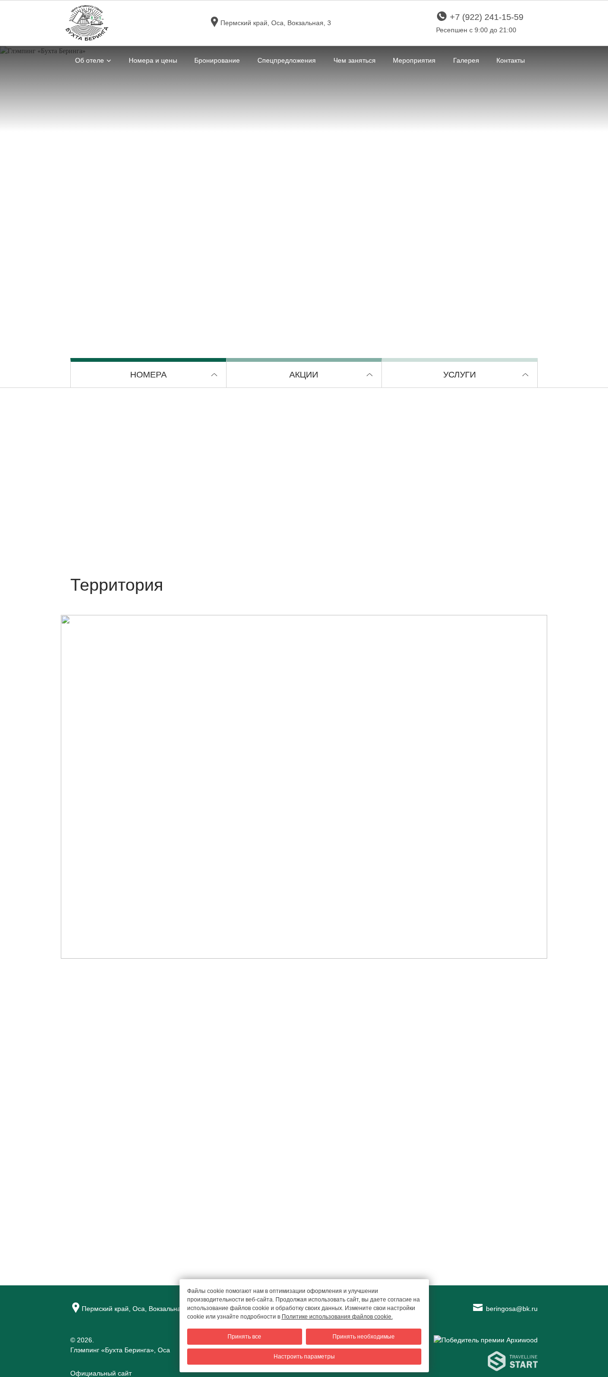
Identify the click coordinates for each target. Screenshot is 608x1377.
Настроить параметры (304, 1356)
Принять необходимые (363, 1336)
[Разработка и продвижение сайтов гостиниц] (460, 1365)
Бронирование (217, 60)
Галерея (466, 60)
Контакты (510, 60)
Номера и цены (153, 60)
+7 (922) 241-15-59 (486, 17)
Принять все (244, 1336)
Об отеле (89, 60)
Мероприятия (414, 60)
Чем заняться (354, 60)
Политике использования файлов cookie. (337, 1316)
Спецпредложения (286, 60)
